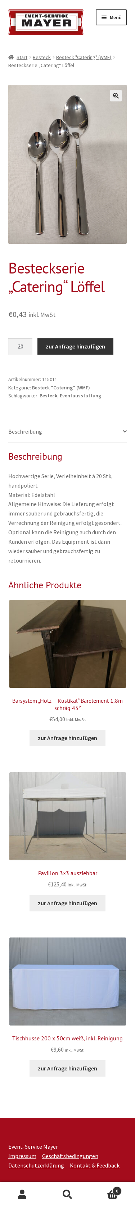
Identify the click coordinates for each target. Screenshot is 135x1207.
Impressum (22, 1156)
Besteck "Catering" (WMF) (83, 57)
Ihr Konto (22, 1194)
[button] (116, 95)
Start (22, 57)
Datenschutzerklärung (36, 1165)
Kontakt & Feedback (95, 1165)
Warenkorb (104, 1188)
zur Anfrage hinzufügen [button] (67, 738)
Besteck (42, 57)
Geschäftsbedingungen (70, 1156)
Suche (67, 1194)
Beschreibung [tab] (25, 431)
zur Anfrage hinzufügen (75, 346)
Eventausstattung (80, 395)
